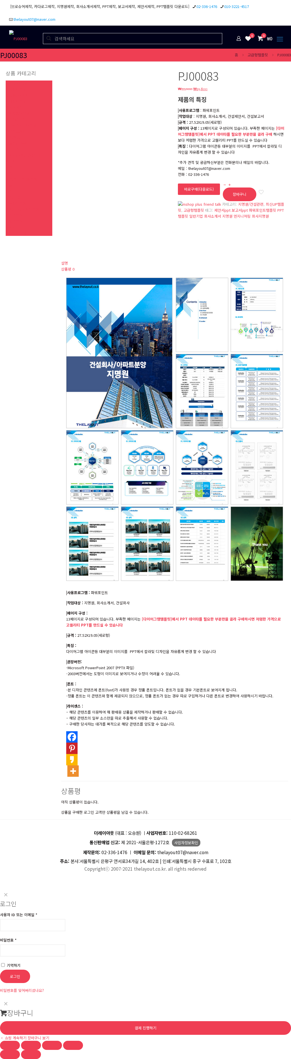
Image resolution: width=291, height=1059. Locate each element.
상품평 (67, 269)
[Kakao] (72, 759)
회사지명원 (260, 216)
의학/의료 (13, 137)
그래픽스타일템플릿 (21, 125)
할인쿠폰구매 (16, 233)
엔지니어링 (242, 216)
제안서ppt (222, 210)
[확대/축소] (10, 1045)
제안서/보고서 (17, 119)
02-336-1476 (206, 6)
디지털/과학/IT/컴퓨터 (23, 155)
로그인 (15, 976)
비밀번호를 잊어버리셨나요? (22, 990)
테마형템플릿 (16, 101)
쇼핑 (9, 173)
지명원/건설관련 (250, 204)
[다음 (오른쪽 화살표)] (31, 1054)
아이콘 (11, 227)
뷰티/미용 (13, 197)
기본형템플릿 (16, 203)
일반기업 (196, 216)
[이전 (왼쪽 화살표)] (10, 1054)
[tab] (174, 263)
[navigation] (145, 1019)
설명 (64, 263)
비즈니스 (12, 149)
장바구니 (239, 194)
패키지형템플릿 (18, 113)
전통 (9, 185)
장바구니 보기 (38, 1038)
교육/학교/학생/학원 (21, 179)
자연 (9, 167)
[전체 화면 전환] (31, 1045)
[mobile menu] (280, 38)
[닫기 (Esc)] (73, 1045)
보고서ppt (240, 210)
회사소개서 (212, 216)
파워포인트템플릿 (262, 210)
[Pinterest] (72, 748)
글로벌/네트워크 (18, 143)
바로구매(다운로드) (199, 189)
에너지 (11, 161)
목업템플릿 (14, 215)
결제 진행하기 (145, 1028)
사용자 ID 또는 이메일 (18, 914)
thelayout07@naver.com (34, 19)
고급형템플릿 (258, 54)
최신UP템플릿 (17, 83)
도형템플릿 (14, 221)
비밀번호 (8, 940)
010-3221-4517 (236, 6)
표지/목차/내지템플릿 (22, 209)
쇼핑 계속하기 (15, 1038)
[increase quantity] (229, 184)
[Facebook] (72, 737)
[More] (73, 771)
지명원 (227, 216)
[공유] (52, 1045)
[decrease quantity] (224, 184)
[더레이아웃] (18, 38)
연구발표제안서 (18, 131)
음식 (9, 191)
